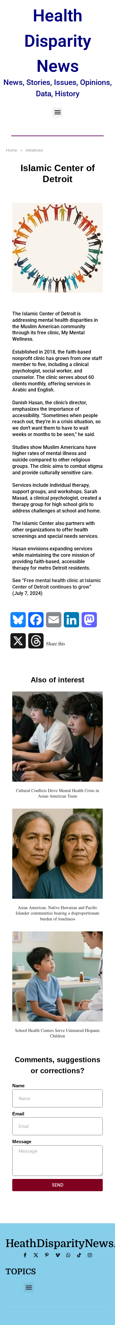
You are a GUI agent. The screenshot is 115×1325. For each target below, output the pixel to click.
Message (21, 1141)
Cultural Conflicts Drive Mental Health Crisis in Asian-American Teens (57, 793)
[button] (57, 112)
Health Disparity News (57, 41)
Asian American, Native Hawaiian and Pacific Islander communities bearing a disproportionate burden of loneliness (57, 913)
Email (18, 1113)
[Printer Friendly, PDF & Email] (26, 603)
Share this (55, 643)
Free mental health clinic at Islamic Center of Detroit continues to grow (56, 584)
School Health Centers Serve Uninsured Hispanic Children (57, 1033)
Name (18, 1085)
